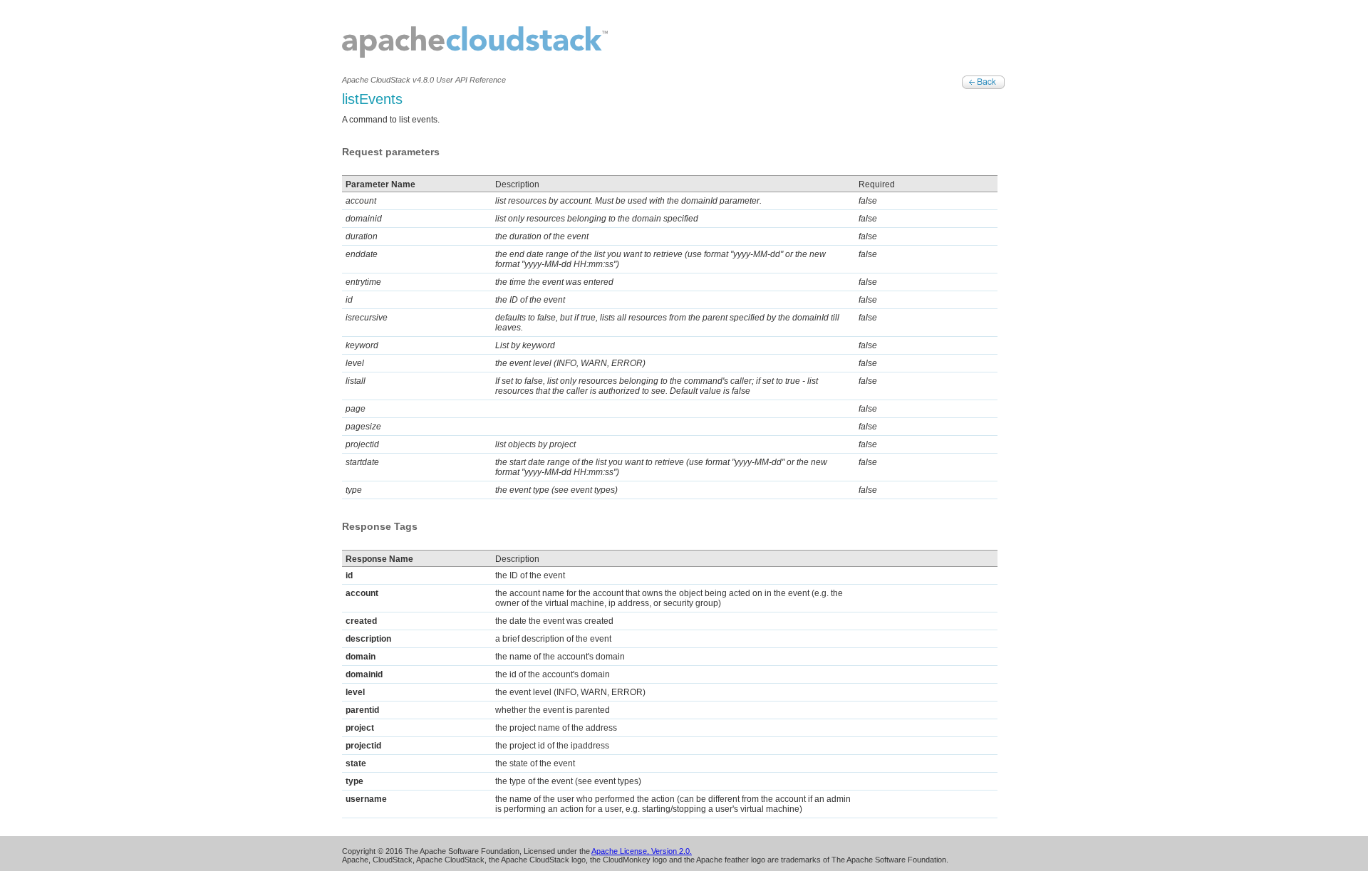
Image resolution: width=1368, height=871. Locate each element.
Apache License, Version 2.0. (641, 851)
